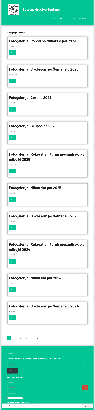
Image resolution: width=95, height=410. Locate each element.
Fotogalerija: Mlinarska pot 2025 (35, 187)
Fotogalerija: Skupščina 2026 (32, 126)
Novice (72, 18)
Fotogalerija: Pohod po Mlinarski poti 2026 (43, 41)
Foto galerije (82, 18)
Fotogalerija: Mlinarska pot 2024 (35, 278)
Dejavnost (63, 18)
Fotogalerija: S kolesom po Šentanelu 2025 (44, 216)
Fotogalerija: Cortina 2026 (30, 97)
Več (12, 52)
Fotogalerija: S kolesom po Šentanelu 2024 (44, 306)
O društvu (54, 18)
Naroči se (13, 371)
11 (31, 338)
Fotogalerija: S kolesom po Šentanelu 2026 (43, 69)
